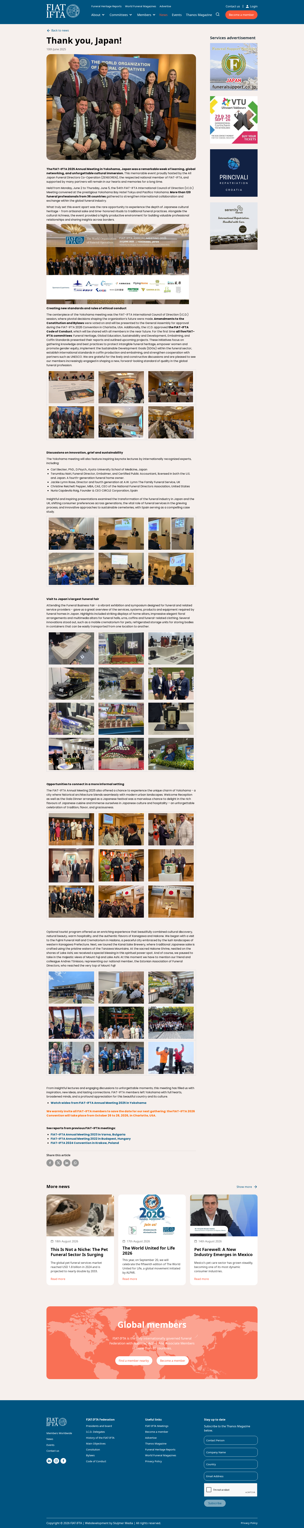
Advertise (165, 6)
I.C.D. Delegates (95, 1431)
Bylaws (90, 1455)
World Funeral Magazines (140, 6)
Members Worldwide (59, 1433)
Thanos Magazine (199, 14)
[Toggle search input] (218, 14)
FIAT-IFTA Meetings (156, 1426)
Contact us (233, 6)
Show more (244, 1187)
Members (144, 15)
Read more (58, 1279)
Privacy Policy (153, 1461)
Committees (119, 15)
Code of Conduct (96, 1461)
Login (254, 6)
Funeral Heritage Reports (106, 6)
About (95, 15)
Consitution (93, 1449)
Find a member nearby (134, 1361)
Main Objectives (96, 1443)
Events (177, 14)
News (163, 14)
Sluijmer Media (123, 1523)
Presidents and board (99, 1426)
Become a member (241, 15)
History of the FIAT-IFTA (100, 1437)
